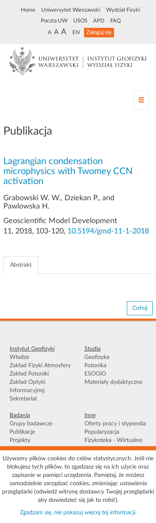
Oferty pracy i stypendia (115, 424)
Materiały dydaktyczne (113, 382)
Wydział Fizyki (123, 9)
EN (76, 32)
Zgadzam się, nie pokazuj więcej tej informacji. (78, 513)
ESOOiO (95, 374)
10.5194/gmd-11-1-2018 (108, 231)
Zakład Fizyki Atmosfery (40, 365)
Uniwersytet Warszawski (70, 9)
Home (28, 9)
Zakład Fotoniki (29, 374)
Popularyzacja (101, 432)
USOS (80, 20)
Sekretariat (23, 399)
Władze (19, 357)
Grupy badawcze (31, 424)
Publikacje (22, 432)
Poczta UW (54, 20)
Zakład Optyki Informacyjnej (27, 386)
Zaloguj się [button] (99, 32)
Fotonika (95, 365)
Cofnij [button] (139, 308)
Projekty (20, 440)
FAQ (115, 20)
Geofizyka (96, 357)
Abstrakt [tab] (21, 265)
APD (98, 20)
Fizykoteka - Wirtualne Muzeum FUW (113, 444)
